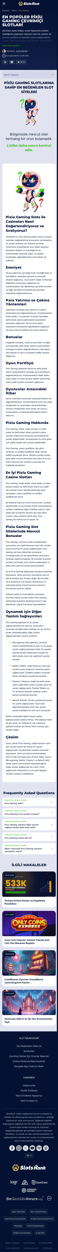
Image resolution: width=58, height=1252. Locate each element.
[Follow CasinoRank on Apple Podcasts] (45, 1161)
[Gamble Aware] (24, 1211)
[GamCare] (39, 1196)
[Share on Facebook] (12, 62)
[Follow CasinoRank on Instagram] (18, 1161)
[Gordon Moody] (28, 1204)
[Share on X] (5, 62)
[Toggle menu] (4, 3)
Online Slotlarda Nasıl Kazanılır (28, 1074)
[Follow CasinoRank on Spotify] (38, 1161)
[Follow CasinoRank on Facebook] (11, 1161)
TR (27, 1169)
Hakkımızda (28, 1099)
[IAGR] (13, 1196)
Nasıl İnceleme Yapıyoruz (28, 1109)
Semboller (28, 1064)
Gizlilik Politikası (28, 1104)
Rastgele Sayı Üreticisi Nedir (28, 1079)
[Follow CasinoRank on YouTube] (32, 1161)
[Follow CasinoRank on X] (25, 1161)
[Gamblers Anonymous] (24, 1196)
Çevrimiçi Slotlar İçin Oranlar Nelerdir (28, 1069)
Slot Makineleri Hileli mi (28, 1059)
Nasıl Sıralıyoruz (28, 1114)
